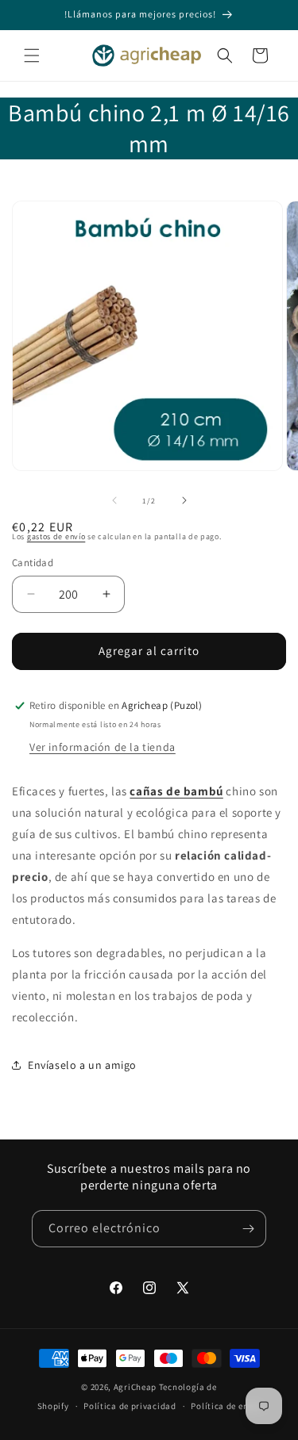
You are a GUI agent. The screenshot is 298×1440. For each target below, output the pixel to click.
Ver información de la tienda (102, 747)
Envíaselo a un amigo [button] (82, 1065)
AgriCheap (135, 1386)
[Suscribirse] (247, 1228)
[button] (31, 55)
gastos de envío (56, 536)
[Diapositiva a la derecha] (184, 500)
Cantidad (32, 562)
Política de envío (226, 1405)
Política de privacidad (129, 1405)
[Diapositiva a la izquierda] (114, 500)
